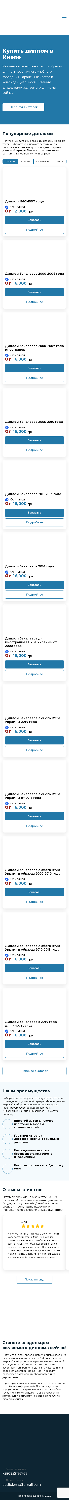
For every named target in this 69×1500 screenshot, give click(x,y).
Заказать (34, 220)
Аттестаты (25, 161)
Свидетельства (42, 161)
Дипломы (10, 161)
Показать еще (34, 1279)
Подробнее (34, 229)
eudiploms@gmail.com (22, 1485)
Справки (59, 161)
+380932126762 (15, 1473)
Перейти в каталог (24, 107)
